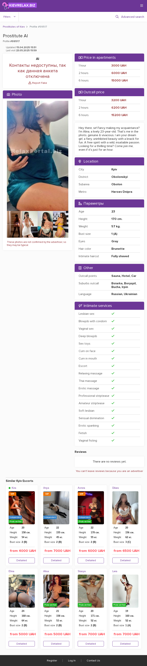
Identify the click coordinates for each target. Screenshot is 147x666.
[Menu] (141, 5)
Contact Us (93, 660)
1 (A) (114, 234)
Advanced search (132, 17)
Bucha (115, 287)
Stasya (82, 571)
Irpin (125, 287)
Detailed (21, 560)
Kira (13, 487)
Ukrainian (130, 294)
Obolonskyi (119, 177)
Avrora (81, 487)
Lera (114, 571)
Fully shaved (120, 256)
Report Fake (39, 83)
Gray (114, 241)
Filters (7, 16)
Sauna (115, 276)
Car (133, 276)
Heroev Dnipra (121, 192)
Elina (11, 571)
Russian (116, 294)
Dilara (115, 487)
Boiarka (116, 283)
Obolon (116, 184)
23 (113, 211)
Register (52, 660)
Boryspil (130, 283)
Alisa (46, 571)
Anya (46, 487)
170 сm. (116, 219)
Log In (72, 660)
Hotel (126, 276)
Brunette (118, 249)
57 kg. (115, 226)
